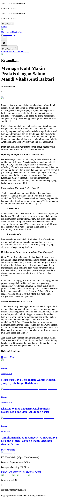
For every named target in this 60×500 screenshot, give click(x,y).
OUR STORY (7, 32)
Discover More (8, 357)
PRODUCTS (7, 24)
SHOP (4, 26)
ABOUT (18, 32)
